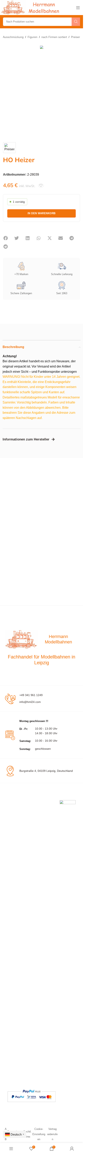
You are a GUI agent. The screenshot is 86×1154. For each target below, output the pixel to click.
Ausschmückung (13, 37)
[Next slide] (76, 91)
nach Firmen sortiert (54, 37)
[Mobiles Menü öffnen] (78, 8)
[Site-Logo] (31, 7)
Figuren (32, 37)
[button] (5, 238)
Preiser (75, 37)
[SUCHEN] (76, 21)
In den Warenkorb (42, 213)
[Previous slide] (7, 91)
